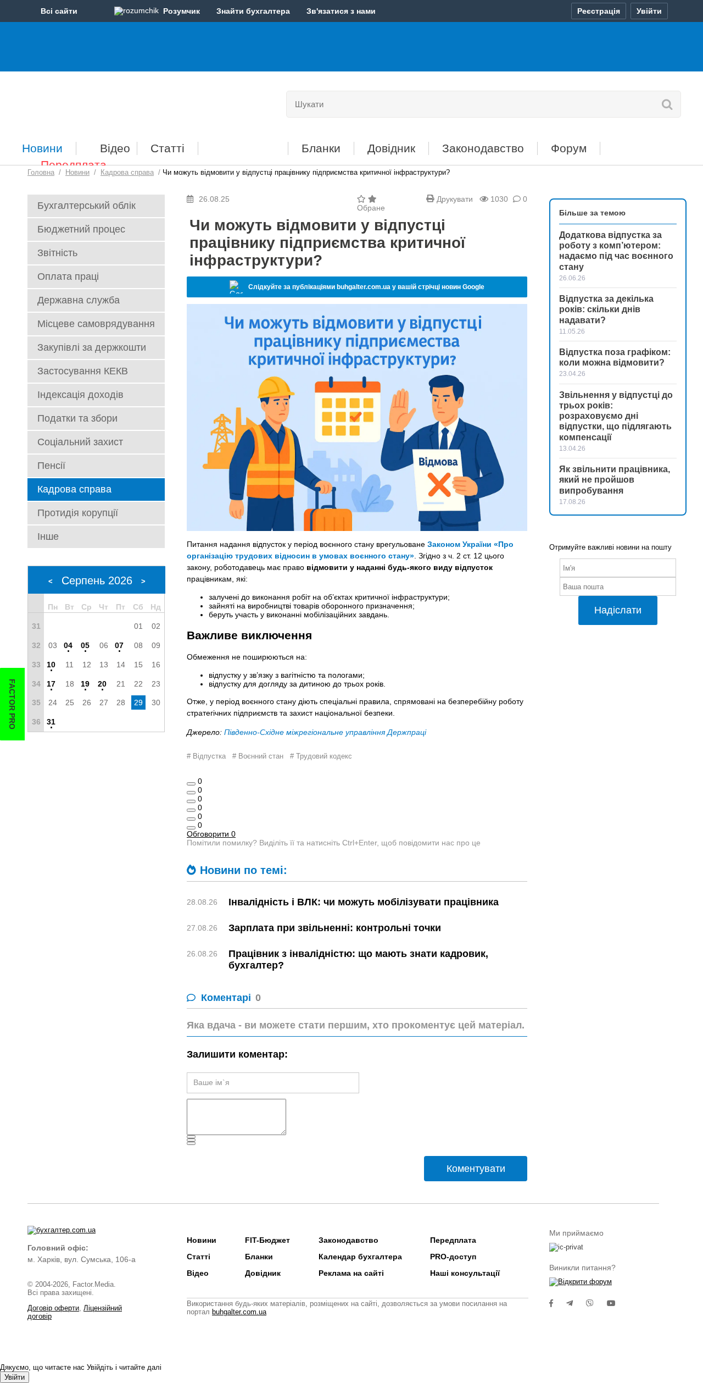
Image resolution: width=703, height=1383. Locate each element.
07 (119, 645)
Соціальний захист (80, 441)
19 (85, 683)
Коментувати (476, 1168)
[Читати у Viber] (596, 1303)
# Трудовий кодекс (321, 756)
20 (102, 683)
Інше (48, 536)
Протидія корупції (77, 512)
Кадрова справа (74, 489)
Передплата (74, 164)
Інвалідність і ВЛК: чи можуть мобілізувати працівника (363, 902)
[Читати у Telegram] (576, 1303)
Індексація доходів (80, 394)
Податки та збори (77, 418)
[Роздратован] (191, 819)
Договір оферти (53, 1308)
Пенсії (51, 465)
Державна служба (78, 300)
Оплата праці (68, 276)
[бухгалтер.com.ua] (103, 101)
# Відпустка (206, 756)
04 (68, 645)
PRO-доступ (453, 1256)
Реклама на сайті (351, 1273)
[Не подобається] (191, 827)
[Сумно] (191, 810)
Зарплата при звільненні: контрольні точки (334, 927)
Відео (115, 148)
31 (51, 721)
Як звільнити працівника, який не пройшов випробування (614, 479)
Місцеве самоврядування (96, 323)
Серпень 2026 (97, 580)
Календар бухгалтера (360, 1256)
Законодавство (483, 148)
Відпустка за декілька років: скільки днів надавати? (606, 309)
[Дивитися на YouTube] (617, 1303)
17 (51, 683)
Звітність (57, 252)
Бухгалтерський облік (86, 205)
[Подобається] (191, 783)
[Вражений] (191, 801)
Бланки (321, 148)
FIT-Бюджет (243, 144)
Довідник (391, 148)
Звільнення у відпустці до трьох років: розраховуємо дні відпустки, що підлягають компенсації (616, 416)
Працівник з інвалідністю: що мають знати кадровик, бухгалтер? (358, 959)
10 (51, 664)
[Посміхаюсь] (191, 792)
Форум (569, 148)
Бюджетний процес (81, 229)
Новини (42, 148)
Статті (167, 148)
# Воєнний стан (257, 756)
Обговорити (211, 833)
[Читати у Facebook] (557, 1303)
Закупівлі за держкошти (91, 347)
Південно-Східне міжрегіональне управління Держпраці (325, 732)
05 (85, 645)
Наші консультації (465, 1273)
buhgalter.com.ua (239, 1312)
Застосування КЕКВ (82, 371)
